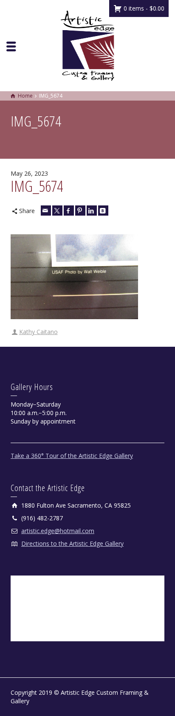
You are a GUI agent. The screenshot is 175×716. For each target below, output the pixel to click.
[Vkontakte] (103, 210)
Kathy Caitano (38, 332)
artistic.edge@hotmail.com (57, 531)
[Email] (46, 210)
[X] (57, 210)
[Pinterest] (80, 210)
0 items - (143, 8)
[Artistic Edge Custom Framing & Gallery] (87, 45)
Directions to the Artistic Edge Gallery (72, 543)
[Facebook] (69, 210)
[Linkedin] (92, 210)
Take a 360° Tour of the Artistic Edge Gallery (72, 456)
